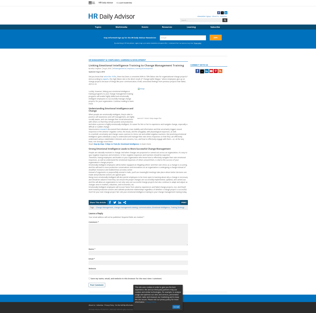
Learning (191, 27)
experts (106, 79)
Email (92, 259)
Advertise (223, 16)
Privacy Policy (109, 305)
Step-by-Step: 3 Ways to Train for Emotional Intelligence (116, 144)
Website (92, 268)
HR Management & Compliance (124, 68)
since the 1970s (110, 76)
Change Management (104, 207)
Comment (94, 222)
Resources (167, 27)
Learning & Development (144, 68)
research (103, 129)
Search (224, 20)
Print (184, 202)
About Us (215, 16)
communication (145, 207)
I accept (176, 307)
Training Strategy (177, 207)
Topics (98, 27)
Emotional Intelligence (161, 207)
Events (145, 27)
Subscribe (215, 27)
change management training (126, 207)
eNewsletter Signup (204, 16)
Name (92, 249)
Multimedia (121, 27)
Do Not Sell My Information (124, 305)
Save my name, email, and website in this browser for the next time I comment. (126, 278)
